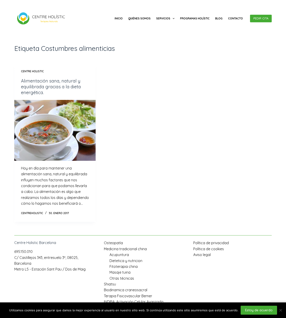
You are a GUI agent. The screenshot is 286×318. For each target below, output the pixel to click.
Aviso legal (202, 254)
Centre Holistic (32, 71)
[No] (280, 310)
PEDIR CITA (260, 18)
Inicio (119, 18)
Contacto (235, 18)
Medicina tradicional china (125, 249)
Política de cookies (208, 249)
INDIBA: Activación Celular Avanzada (133, 301)
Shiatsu (110, 284)
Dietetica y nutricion (125, 260)
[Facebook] (263, 3)
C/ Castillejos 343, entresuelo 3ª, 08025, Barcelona (66, 3)
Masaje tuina (119, 272)
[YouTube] (270, 3)
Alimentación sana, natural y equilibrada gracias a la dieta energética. (51, 86)
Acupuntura (119, 254)
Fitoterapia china (123, 266)
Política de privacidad (211, 243)
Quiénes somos (139, 18)
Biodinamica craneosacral (125, 290)
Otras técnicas (121, 278)
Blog (219, 18)
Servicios (163, 18)
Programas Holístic (195, 18)
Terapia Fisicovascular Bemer (128, 296)
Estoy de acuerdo (259, 310)
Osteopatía (113, 243)
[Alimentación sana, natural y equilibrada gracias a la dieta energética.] (55, 130)
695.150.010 (22, 3)
